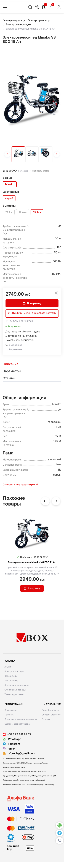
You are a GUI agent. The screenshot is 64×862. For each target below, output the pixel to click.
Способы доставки (51, 714)
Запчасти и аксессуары (16, 685)
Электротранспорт (14, 671)
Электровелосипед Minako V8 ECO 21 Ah (32, 562)
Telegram (14, 743)
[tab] (32, 364)
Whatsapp (14, 739)
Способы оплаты (50, 710)
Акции (7, 666)
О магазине (10, 710)
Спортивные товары (15, 689)
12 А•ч (22, 212)
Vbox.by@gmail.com (21, 753)
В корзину (34, 303)
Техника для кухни (13, 694)
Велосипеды (10, 676)
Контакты (9, 714)
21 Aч (8, 212)
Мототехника (11, 680)
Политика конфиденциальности (20, 719)
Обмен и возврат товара (17, 723)
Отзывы (46, 719)
